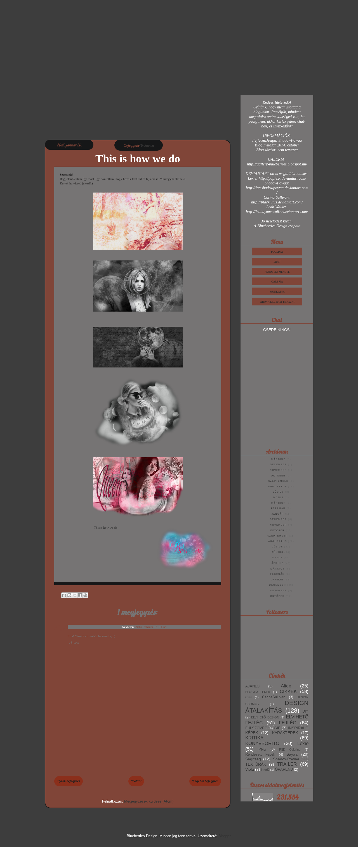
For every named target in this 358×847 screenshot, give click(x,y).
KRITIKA (254, 738)
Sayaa (292, 754)
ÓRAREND (284, 770)
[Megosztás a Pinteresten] (85, 595)
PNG (262, 749)
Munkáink (277, 291)
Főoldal (136, 781)
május (278, 497)
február (278, 508)
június (277, 552)
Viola (249, 769)
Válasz (74, 643)
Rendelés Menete (277, 272)
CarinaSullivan (273, 697)
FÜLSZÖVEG (256, 728)
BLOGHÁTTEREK (257, 692)
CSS (248, 697)
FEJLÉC (287, 722)
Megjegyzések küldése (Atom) (148, 801)
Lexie (302, 743)
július (278, 492)
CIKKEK (288, 691)
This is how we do (105, 527)
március (278, 459)
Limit (277, 261)
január (278, 514)
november (278, 470)
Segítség (253, 759)
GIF (277, 728)
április (278, 563)
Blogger (224, 836)
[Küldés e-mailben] (64, 595)
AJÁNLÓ (252, 686)
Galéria (277, 281)
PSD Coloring (290, 749)
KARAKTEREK (285, 732)
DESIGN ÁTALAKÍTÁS (276, 706)
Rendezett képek (260, 754)
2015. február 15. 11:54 (151, 626)
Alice (286, 686)
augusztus (277, 486)
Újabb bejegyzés (68, 781)
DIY (305, 711)
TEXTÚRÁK (255, 764)
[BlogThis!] (69, 595)
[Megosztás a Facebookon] (80, 595)
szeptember (278, 481)
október (278, 475)
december (278, 464)
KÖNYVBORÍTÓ (262, 743)
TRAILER (287, 764)
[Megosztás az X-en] (74, 595)
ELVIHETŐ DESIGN (265, 717)
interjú (265, 769)
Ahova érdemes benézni (277, 301)
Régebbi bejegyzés (205, 781)
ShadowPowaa (286, 759)
